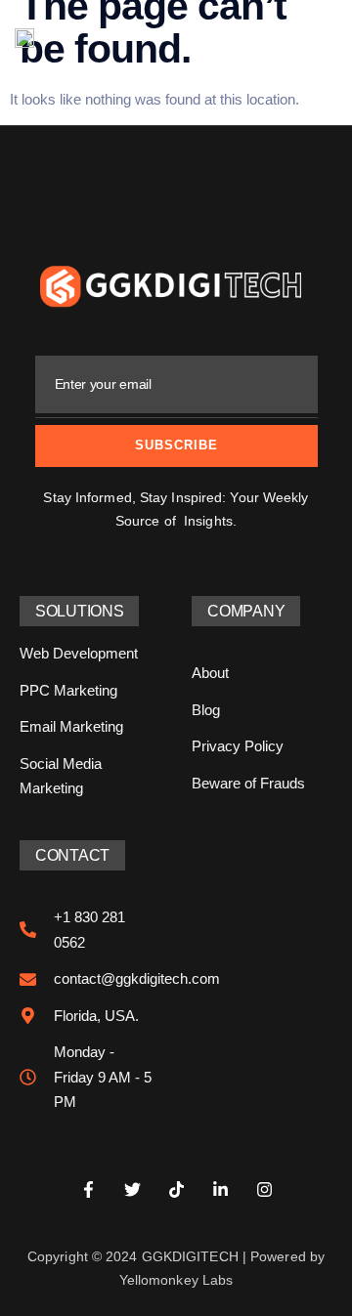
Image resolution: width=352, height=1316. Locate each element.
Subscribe (176, 445)
